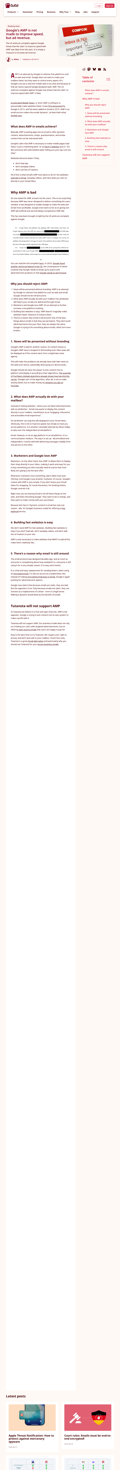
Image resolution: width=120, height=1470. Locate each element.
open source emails (27, 629)
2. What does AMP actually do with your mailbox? (97, 123)
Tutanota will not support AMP (96, 156)
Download (27, 12)
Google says (16, 115)
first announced (55, 106)
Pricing (39, 12)
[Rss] (104, 69)
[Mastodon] (89, 69)
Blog (77, 12)
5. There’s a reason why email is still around (96, 148)
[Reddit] (84, 69)
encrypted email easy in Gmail (41, 576)
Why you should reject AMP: (95, 106)
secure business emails (47, 644)
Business (51, 12)
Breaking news (14, 26)
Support (95, 12)
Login (98, 5)
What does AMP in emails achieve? (97, 92)
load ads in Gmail (18, 178)
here (41, 263)
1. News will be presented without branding (97, 115)
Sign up (109, 5)
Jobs (86, 12)
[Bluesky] (94, 69)
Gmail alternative (36, 641)
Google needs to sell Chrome (53, 272)
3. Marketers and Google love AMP (97, 131)
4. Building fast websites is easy (98, 139)
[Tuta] (12, 5)
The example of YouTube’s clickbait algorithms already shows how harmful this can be (41, 376)
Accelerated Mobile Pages (22, 103)
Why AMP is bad (90, 98)
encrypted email (20, 573)
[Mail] (99, 69)
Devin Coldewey (52, 146)
